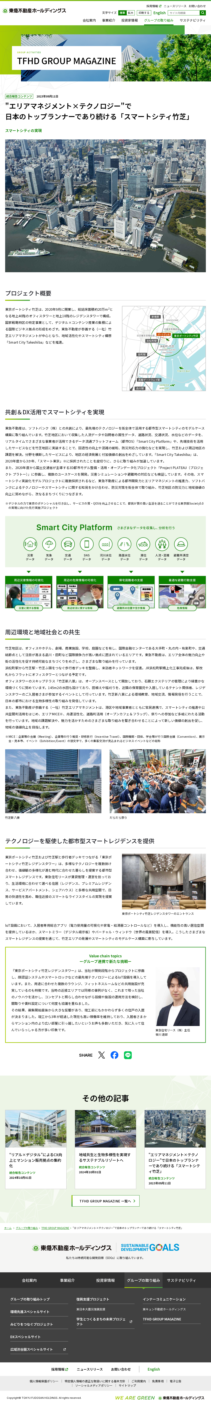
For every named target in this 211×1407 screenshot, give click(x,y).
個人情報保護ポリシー (44, 1381)
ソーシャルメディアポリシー (94, 1385)
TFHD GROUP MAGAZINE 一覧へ (105, 1201)
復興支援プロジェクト (92, 1299)
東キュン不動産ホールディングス (164, 1309)
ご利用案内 (138, 1381)
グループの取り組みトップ (30, 1299)
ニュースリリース (175, 6)
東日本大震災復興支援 (90, 1309)
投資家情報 (129, 20)
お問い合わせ (197, 6)
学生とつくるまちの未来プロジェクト (101, 1321)
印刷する (144, 13)
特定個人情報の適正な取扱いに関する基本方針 (95, 1381)
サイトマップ (127, 1385)
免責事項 (158, 1381)
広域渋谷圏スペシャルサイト (31, 1349)
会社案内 (89, 20)
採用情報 (152, 6)
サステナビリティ (193, 20)
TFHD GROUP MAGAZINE (55, 1228)
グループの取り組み (158, 20)
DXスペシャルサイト (25, 1336)
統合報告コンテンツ (19, 96)
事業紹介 (108, 20)
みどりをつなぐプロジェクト (31, 1324)
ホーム (8, 1228)
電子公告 (175, 1381)
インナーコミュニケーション (164, 1299)
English (154, 1369)
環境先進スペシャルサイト (30, 1311)
